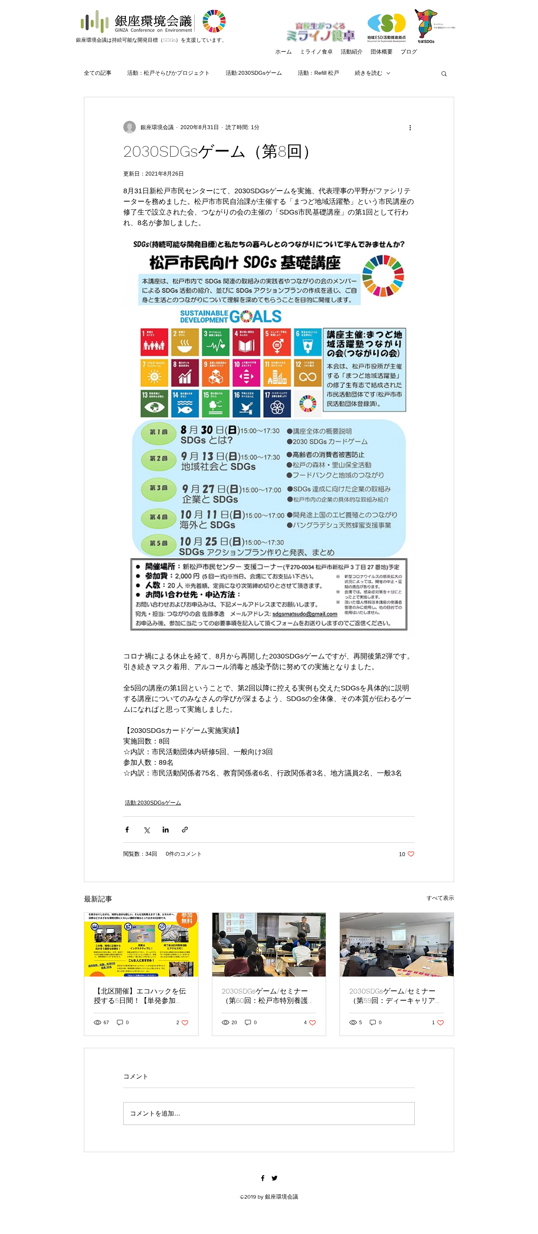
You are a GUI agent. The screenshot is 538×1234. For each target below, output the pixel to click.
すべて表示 (440, 898)
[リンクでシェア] (185, 829)
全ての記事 (97, 73)
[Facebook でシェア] (127, 829)
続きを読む (368, 73)
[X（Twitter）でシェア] (146, 829)
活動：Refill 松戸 (318, 73)
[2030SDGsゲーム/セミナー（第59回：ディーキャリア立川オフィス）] (397, 945)
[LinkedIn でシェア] (165, 829)
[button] (444, 73)
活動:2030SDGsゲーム (254, 73)
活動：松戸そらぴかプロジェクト (168, 73)
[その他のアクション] (410, 127)
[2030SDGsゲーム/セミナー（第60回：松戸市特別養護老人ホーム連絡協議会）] (269, 945)
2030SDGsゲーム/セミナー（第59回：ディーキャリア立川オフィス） (395, 996)
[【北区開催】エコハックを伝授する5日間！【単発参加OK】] (141, 945)
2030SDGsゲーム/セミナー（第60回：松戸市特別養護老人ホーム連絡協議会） (268, 996)
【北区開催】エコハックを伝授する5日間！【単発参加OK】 (140, 996)
